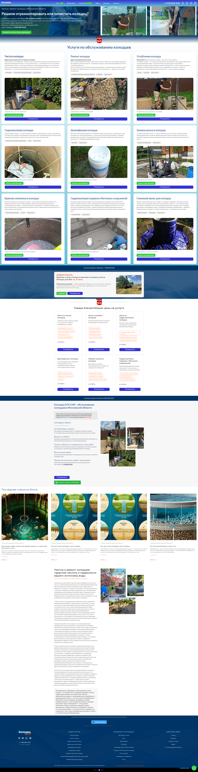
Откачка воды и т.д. (63, 334)
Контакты (173, 738)
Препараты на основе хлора (65, 376)
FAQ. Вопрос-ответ (123, 735)
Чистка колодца (14, 56)
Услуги (124, 759)
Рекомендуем (9, 72)
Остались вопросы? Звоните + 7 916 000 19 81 (99, 267)
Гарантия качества (76, 214)
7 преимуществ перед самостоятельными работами (83, 74)
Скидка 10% (99, 74)
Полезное (124, 744)
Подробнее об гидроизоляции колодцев (19, 179)
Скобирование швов (94, 331)
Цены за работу (154, 72)
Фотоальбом (123, 741)
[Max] (195, 3)
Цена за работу (85, 214)
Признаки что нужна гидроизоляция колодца (16, 140)
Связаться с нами (173, 741)
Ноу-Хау (23, 212)
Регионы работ (123, 753)
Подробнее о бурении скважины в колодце (20, 251)
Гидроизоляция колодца (19, 130)
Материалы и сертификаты (123, 756)
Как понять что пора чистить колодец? (22, 72)
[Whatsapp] (183, 3)
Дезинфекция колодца (84, 130)
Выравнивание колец (94, 334)
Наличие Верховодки (125, 376)
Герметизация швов (94, 328)
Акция (29, 140)
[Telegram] (187, 3)
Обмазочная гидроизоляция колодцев (127, 333)
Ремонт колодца (80, 56)
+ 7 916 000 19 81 (24, 742)
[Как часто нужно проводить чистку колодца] (74, 517)
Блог (123, 738)
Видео (173, 744)
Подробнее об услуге (144, 179)
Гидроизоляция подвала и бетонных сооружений (99, 198)
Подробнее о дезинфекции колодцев (84, 179)
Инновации (146, 72)
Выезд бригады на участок (65, 328)
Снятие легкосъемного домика (66, 331)
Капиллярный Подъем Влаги (127, 380)
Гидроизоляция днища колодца (128, 340)
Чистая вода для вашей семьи (173, 747)
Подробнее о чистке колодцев (15, 111)
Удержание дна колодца (95, 337)
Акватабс (60, 379)
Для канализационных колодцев (97, 379)
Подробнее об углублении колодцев (149, 111)
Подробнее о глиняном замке (147, 251)
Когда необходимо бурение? (12, 212)
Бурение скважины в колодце (22, 198)
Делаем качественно (142, 212)
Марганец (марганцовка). (64, 373)
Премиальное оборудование (144, 142)
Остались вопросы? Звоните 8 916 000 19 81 (99, 398)
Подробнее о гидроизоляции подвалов (84, 251)
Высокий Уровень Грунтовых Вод (128, 373)
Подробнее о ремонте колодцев (82, 111)
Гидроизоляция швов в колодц (128, 337)
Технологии (74, 142)
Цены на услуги (37, 72)
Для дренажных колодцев (96, 376)
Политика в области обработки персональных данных (130, 765)
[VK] (191, 3)
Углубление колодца (149, 56)
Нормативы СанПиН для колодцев (124, 747)
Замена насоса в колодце (151, 130)
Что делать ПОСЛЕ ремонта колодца (123, 750)
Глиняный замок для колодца (154, 198)
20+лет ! (139, 72)
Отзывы (173, 735)
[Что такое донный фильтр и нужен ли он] (173, 517)
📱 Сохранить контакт (99, 722)
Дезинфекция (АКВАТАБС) (65, 337)
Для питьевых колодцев (95, 373)
